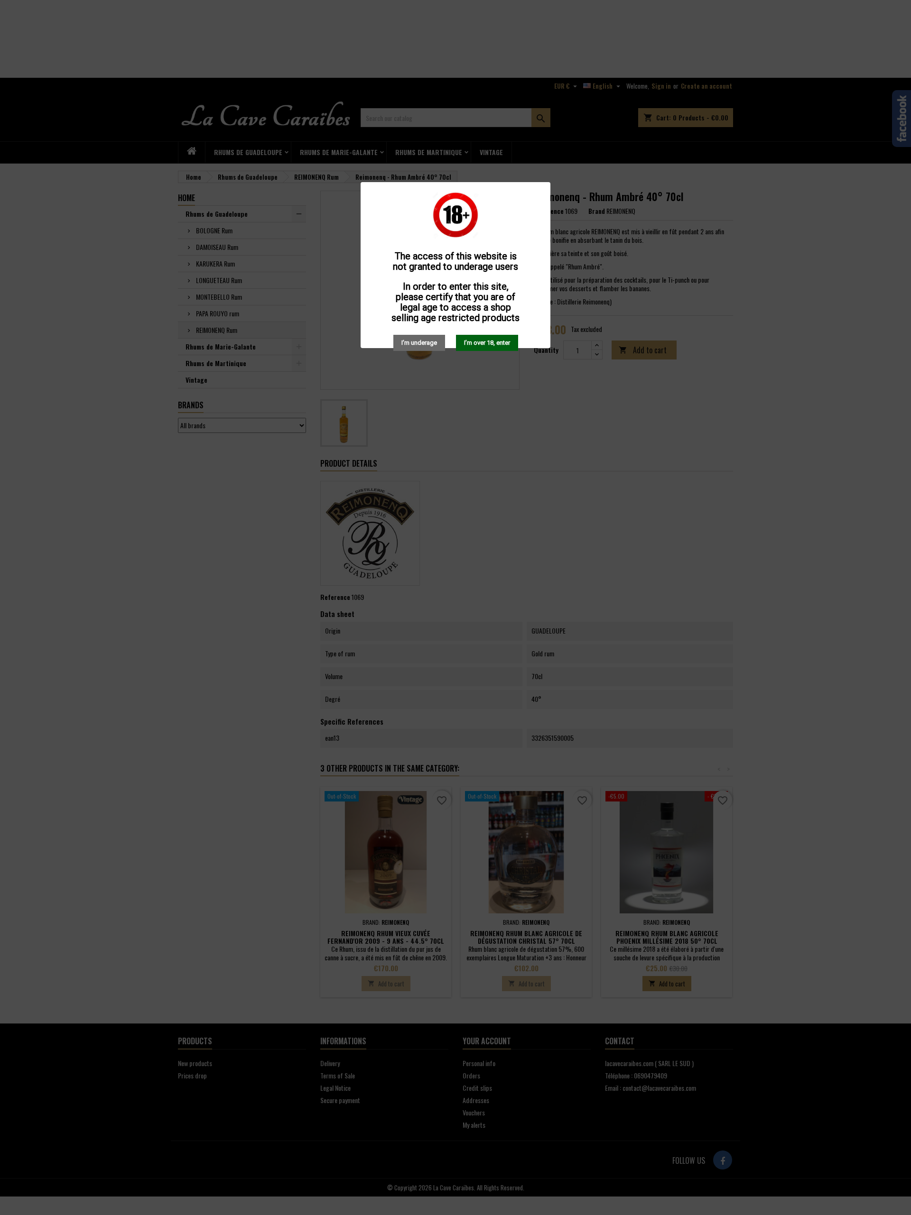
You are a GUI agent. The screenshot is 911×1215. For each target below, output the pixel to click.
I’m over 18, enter (487, 342)
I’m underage (419, 342)
